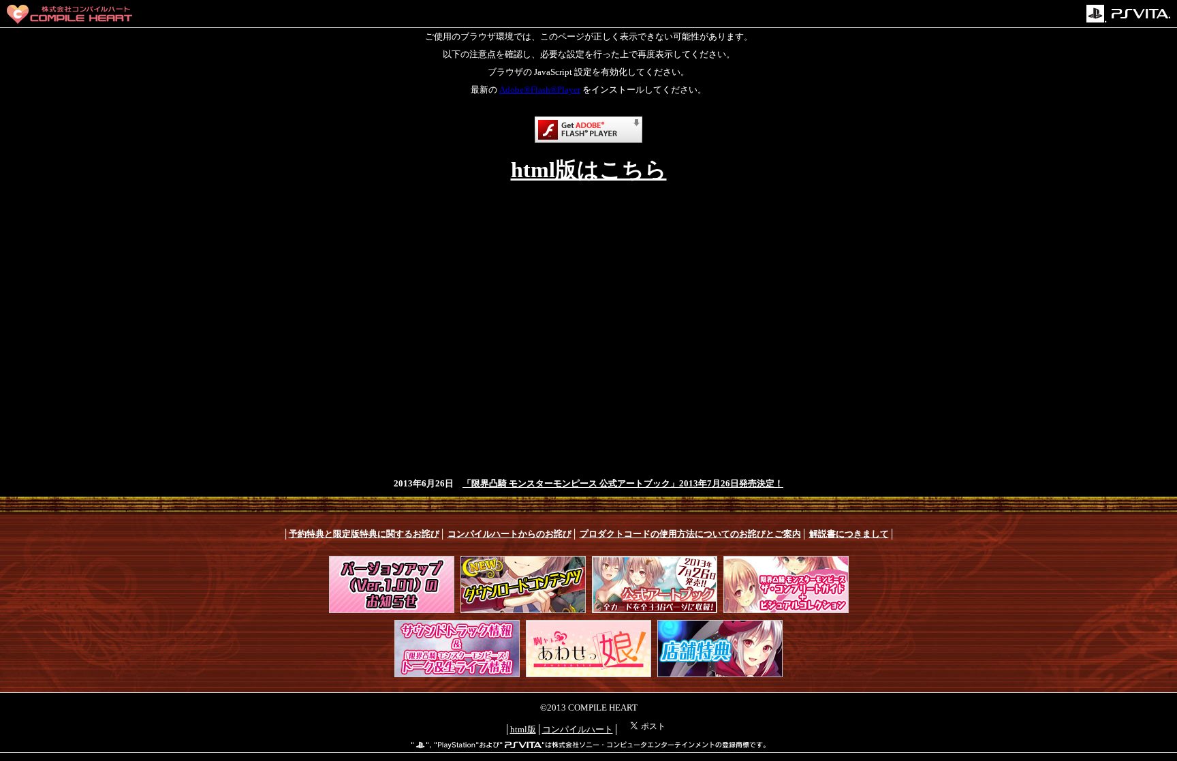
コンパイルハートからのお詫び (509, 534)
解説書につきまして (849, 534)
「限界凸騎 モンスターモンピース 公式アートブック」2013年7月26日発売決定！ (622, 483)
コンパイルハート (577, 729)
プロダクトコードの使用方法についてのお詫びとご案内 (690, 534)
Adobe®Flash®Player (539, 89)
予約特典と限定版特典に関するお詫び (364, 534)
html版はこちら (589, 169)
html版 (523, 729)
